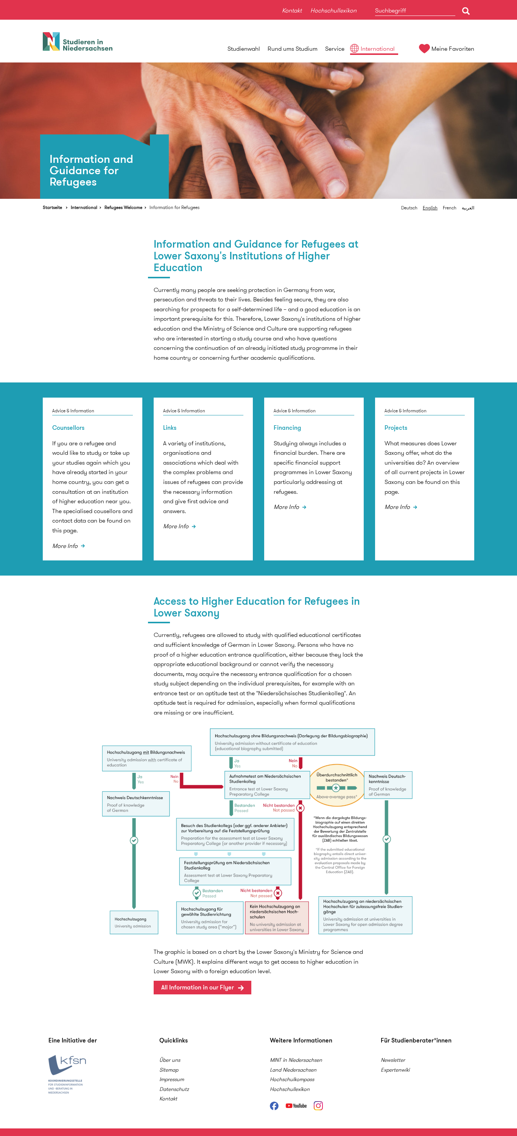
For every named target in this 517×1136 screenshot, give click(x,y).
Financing (287, 427)
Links (169, 427)
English (430, 207)
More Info (65, 545)
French (449, 207)
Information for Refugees (174, 207)
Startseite (52, 207)
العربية (468, 207)
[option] (258, 130)
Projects (396, 427)
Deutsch (409, 207)
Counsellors (68, 427)
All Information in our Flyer (197, 987)
